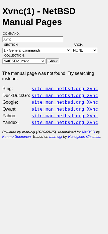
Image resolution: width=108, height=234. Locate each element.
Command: (13, 33)
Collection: (14, 55)
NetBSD (88, 132)
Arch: (81, 44)
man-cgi (55, 136)
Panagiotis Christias (84, 136)
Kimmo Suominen (16, 136)
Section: (12, 44)
